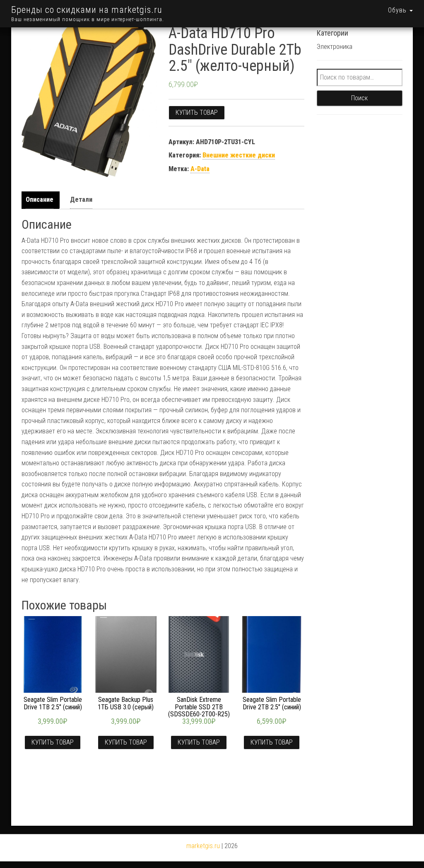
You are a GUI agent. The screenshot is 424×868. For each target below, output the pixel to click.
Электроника (334, 47)
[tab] (42, 200)
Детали (81, 199)
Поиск (359, 98)
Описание (39, 199)
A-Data (200, 169)
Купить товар (197, 112)
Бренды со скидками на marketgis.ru (86, 10)
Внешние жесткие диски (238, 155)
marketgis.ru (203, 846)
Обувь (398, 10)
